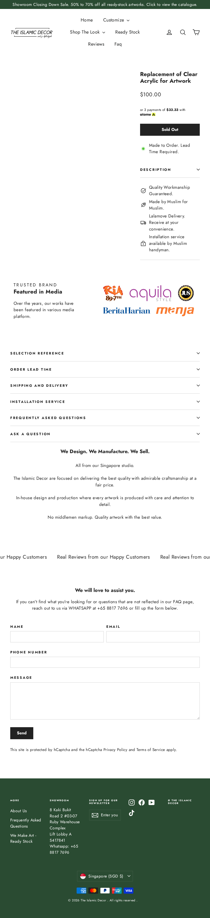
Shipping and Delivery (39, 385)
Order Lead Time (31, 369)
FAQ (177, 602)
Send (22, 733)
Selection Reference (37, 353)
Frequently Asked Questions (48, 417)
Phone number (28, 652)
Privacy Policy (115, 750)
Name (17, 626)
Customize (114, 20)
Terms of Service (150, 750)
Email (113, 626)
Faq (118, 44)
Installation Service (37, 401)
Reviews (96, 44)
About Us (18, 811)
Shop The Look (85, 32)
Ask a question (30, 433)
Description (155, 169)
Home (87, 20)
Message (21, 677)
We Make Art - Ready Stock (23, 838)
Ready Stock (127, 32)
